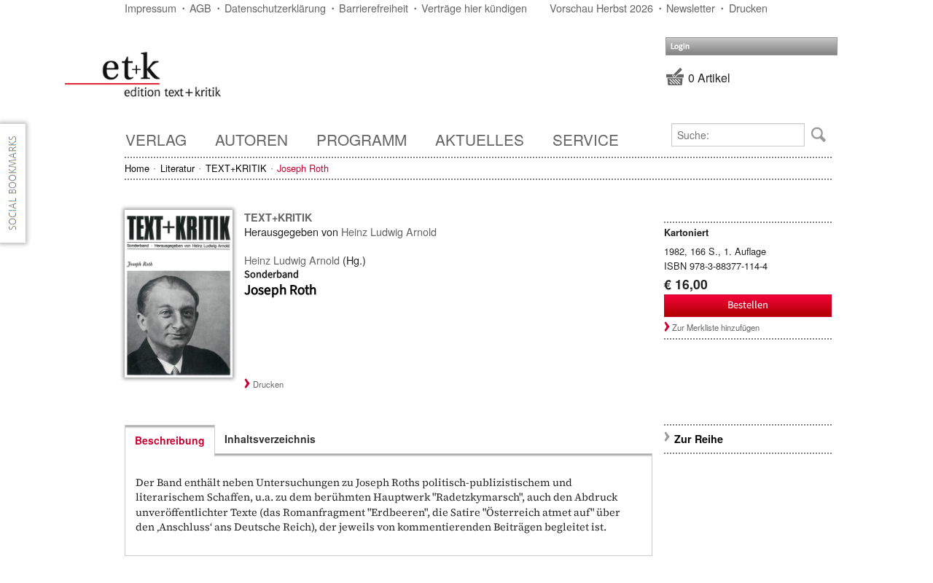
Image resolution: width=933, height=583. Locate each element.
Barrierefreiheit (373, 7)
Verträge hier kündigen (474, 7)
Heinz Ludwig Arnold (389, 231)
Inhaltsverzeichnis (270, 438)
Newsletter (690, 7)
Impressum (150, 7)
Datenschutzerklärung (275, 7)
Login (680, 46)
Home (137, 168)
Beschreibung (170, 440)
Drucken (748, 7)
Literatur (177, 168)
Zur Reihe (698, 438)
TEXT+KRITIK (236, 168)
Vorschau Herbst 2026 (601, 7)
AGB (200, 7)
